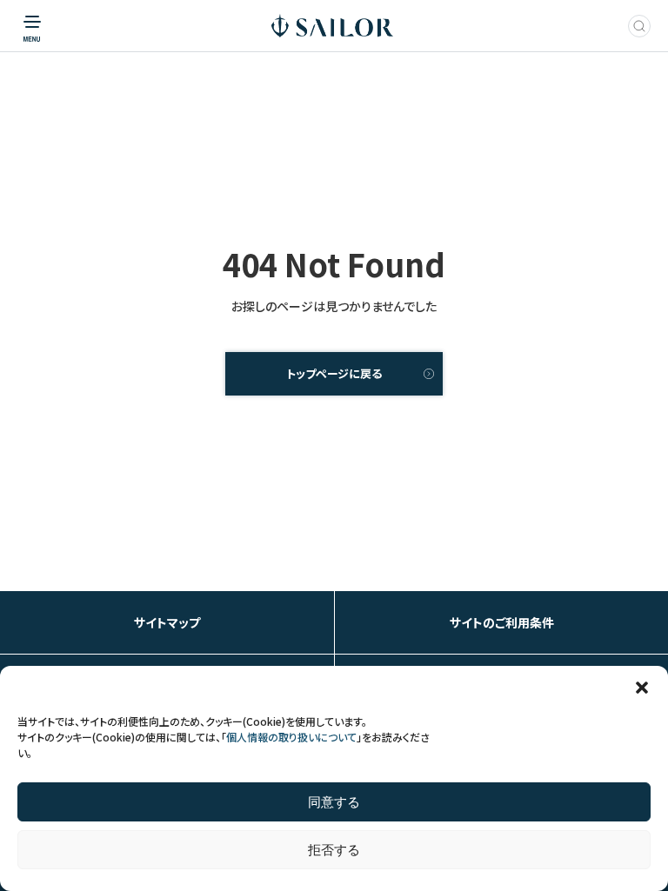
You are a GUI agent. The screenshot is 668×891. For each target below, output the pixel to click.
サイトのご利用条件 (502, 622)
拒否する (334, 849)
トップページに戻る (334, 373)
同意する (334, 802)
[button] (642, 687)
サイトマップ (167, 622)
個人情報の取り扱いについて (291, 736)
